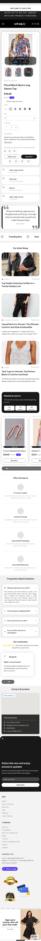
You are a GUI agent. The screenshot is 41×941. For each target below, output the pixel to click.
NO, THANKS (10, 929)
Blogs (4, 836)
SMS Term (5, 807)
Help (3, 810)
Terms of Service (8, 804)
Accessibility (6, 830)
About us (5, 827)
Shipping (5, 813)
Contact (5, 839)
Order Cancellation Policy (11, 842)
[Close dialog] (40, 910)
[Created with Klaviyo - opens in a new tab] (20, 940)
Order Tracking (7, 816)
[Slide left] (4, 468)
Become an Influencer (10, 833)
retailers (5, 848)
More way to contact (9, 863)
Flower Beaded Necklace (14, 451)
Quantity (7, 123)
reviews (4, 845)
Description (8, 134)
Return (4, 801)
